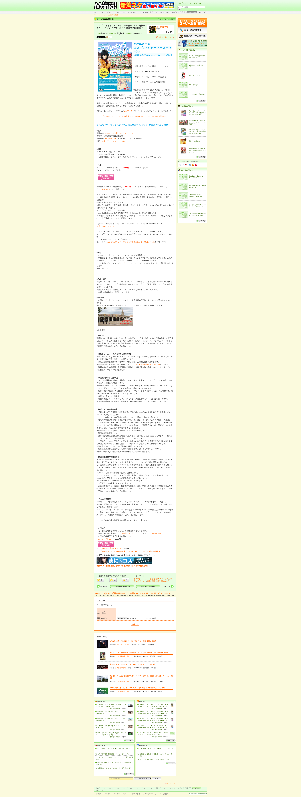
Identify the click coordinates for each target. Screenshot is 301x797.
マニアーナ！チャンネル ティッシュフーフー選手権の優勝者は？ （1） (114, 758)
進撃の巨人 (164, 581)
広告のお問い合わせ (149, 794)
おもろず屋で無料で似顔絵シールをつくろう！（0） (112, 754)
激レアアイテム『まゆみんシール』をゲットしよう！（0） (113, 749)
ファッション (167, 12)
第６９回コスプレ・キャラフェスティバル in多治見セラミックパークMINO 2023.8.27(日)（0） (153, 705)
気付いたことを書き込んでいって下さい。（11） (153, 759)
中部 (153, 581)
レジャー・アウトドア (115, 12)
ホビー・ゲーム (127, 12)
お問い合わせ (135, 794)
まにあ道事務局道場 (113, 15)
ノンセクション (192, 12)
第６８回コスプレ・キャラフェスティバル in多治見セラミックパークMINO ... (197, 131)
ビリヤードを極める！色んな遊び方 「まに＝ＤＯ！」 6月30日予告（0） (111, 734)
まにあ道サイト (104, 189)
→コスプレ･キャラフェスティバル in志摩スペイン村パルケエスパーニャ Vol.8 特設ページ (132, 116)
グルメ (156, 12)
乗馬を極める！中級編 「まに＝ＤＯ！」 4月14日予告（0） (111, 719)
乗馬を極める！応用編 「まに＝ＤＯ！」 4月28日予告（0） (111, 712)
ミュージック (104, 12)
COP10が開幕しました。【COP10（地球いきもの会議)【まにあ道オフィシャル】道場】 (138, 688)
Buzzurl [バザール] (186, 165)
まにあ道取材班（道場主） (123, 681)
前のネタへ (160, 37)
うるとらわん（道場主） (123, 644)
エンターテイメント (138, 12)
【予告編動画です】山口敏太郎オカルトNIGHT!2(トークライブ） (197, 150)
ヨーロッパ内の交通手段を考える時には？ (197, 57)
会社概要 (98, 794)
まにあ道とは (195, 3)
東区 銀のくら (193, 85)
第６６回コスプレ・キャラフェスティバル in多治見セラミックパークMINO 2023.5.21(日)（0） (153, 726)
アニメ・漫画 (149, 12)
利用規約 (107, 794)
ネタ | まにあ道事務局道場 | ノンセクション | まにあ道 (106, 5)
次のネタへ (168, 37)
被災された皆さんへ (195, 141)
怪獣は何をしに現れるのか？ (196, 66)
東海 (149, 581)
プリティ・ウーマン (195, 75)
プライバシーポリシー (121, 794)
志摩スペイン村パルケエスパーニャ (119, 133)
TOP (95, 15)
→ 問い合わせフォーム (106, 226)
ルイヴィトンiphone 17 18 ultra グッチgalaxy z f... (197, 205)
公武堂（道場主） (121, 668)
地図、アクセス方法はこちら (113, 141)
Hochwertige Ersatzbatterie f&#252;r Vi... (197, 186)
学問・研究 (183, 12)
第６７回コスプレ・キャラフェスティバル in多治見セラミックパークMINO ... (197, 113)
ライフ (160, 12)
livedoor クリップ (190, 165)
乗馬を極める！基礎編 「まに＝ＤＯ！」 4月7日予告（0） (111, 727)
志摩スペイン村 (162, 579)
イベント (145, 579)
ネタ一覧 (163, 19)
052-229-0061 (110, 138)
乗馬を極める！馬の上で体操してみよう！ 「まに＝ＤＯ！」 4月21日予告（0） (111, 705)
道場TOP (172, 19)
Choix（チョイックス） (193, 165)
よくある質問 (164, 794)
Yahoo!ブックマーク (180, 165)
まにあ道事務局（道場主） (123, 656)
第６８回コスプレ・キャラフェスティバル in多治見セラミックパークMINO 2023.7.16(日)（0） (153, 712)
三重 (158, 581)
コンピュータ (175, 12)
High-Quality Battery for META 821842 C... (196, 177)
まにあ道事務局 (162, 27)
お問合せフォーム (128, 533)
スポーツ (97, 12)
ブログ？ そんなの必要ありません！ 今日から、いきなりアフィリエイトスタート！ (133, 593)
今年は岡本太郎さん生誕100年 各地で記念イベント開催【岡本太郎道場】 (133, 641)
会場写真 (156, 551)
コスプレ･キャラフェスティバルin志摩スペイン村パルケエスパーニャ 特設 (124, 551)
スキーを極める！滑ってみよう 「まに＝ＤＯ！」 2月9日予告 (197, 122)
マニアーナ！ (201, 12)
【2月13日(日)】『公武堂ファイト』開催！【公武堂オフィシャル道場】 (132, 664)
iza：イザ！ (196, 165)
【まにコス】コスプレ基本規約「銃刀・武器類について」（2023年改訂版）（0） (153, 734)
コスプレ (137, 579)
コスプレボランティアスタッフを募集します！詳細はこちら (131, 242)
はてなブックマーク (183, 165)
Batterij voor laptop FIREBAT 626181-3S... (196, 196)
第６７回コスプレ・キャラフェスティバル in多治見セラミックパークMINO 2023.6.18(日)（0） (153, 719)
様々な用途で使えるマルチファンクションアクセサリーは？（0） (113, 764)
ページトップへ (171, 783)
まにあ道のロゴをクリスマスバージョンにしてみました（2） (155, 749)
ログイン (182, 3)
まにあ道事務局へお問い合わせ (147, 364)
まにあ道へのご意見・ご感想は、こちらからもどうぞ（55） (155, 755)
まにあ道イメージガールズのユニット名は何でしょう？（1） (113, 769)
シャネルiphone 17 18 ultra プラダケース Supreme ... (197, 214)
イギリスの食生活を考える (197, 94)
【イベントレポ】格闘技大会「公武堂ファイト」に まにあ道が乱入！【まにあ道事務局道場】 (139, 653)
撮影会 (152, 579)
